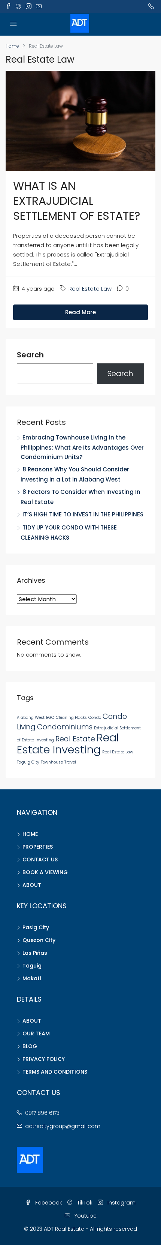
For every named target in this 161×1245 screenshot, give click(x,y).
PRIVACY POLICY (43, 1059)
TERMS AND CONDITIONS (54, 1072)
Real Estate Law (90, 288)
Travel (70, 762)
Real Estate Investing (68, 743)
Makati (31, 978)
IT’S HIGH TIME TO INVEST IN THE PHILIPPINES (82, 514)
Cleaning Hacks (71, 717)
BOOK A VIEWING (45, 872)
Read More (80, 312)
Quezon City (38, 940)
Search (30, 355)
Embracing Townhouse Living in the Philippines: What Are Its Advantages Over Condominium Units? (82, 447)
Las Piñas (34, 953)
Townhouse (52, 762)
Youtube (85, 1216)
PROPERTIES (37, 846)
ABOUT (31, 885)
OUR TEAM (36, 1033)
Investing (45, 740)
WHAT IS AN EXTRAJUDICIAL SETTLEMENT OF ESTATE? (76, 201)
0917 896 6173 (42, 1113)
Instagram (121, 1202)
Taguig (32, 965)
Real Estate (75, 739)
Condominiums (64, 727)
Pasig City (35, 927)
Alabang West (31, 717)
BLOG (29, 1046)
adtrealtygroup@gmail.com (62, 1126)
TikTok (84, 1202)
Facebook (48, 1202)
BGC (50, 717)
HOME (30, 834)
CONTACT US (40, 859)
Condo (94, 717)
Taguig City (28, 762)
